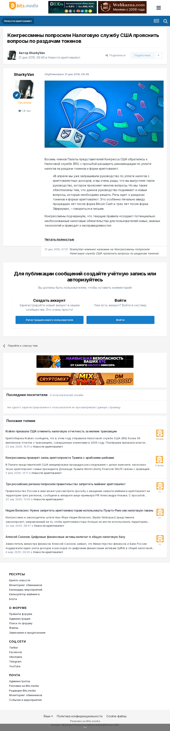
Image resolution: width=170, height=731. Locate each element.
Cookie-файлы (116, 716)
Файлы (13, 627)
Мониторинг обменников (25, 585)
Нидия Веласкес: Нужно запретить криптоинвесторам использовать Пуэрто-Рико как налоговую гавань (79, 510)
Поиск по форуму (20, 623)
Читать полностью (59, 239)
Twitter (13, 647)
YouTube (15, 666)
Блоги (13, 599)
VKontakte (15, 657)
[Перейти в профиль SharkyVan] (11, 55)
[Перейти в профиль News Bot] (159, 433)
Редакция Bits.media (22, 690)
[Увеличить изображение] (104, 114)
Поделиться (116, 55)
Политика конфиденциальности (79, 716)
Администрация (19, 618)
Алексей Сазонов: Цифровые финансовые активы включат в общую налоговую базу (65, 536)
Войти (120, 319)
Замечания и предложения (27, 632)
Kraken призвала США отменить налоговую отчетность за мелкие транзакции (61, 431)
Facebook (15, 652)
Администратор (19, 681)
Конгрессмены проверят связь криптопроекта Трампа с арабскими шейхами (60, 457)
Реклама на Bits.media (24, 685)
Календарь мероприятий (25, 589)
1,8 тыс (26, 110)
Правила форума (20, 614)
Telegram (15, 661)
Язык (47, 716)
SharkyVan (37, 53)
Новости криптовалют (64, 57)
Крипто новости (19, 580)
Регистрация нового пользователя (49, 319)
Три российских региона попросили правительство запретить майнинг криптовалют (66, 484)
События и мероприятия (25, 700)
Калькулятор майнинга (24, 594)
